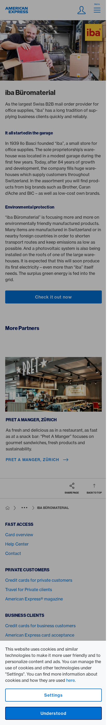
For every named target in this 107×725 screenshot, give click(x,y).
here (70, 680)
